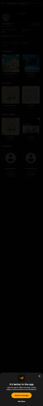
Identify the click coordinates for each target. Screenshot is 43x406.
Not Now (21, 401)
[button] (21, 203)
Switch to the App (21, 395)
